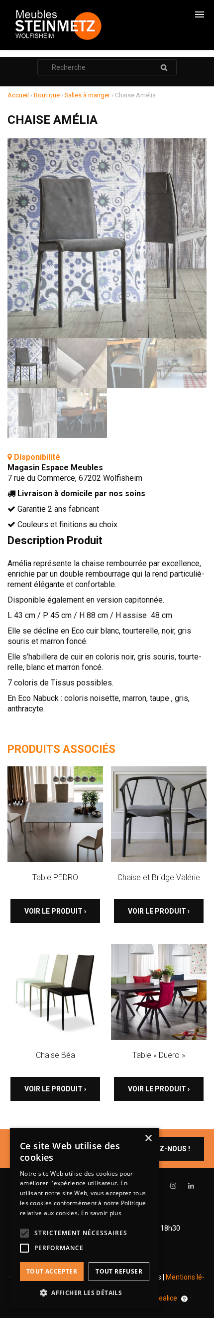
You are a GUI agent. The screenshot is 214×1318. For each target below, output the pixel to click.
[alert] (84, 1218)
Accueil (18, 95)
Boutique (47, 95)
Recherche (163, 67)
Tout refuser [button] (119, 1271)
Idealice (165, 1298)
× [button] (148, 1138)
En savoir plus (101, 1213)
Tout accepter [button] (51, 1271)
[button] (84, 1293)
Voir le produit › (55, 911)
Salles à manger (87, 95)
